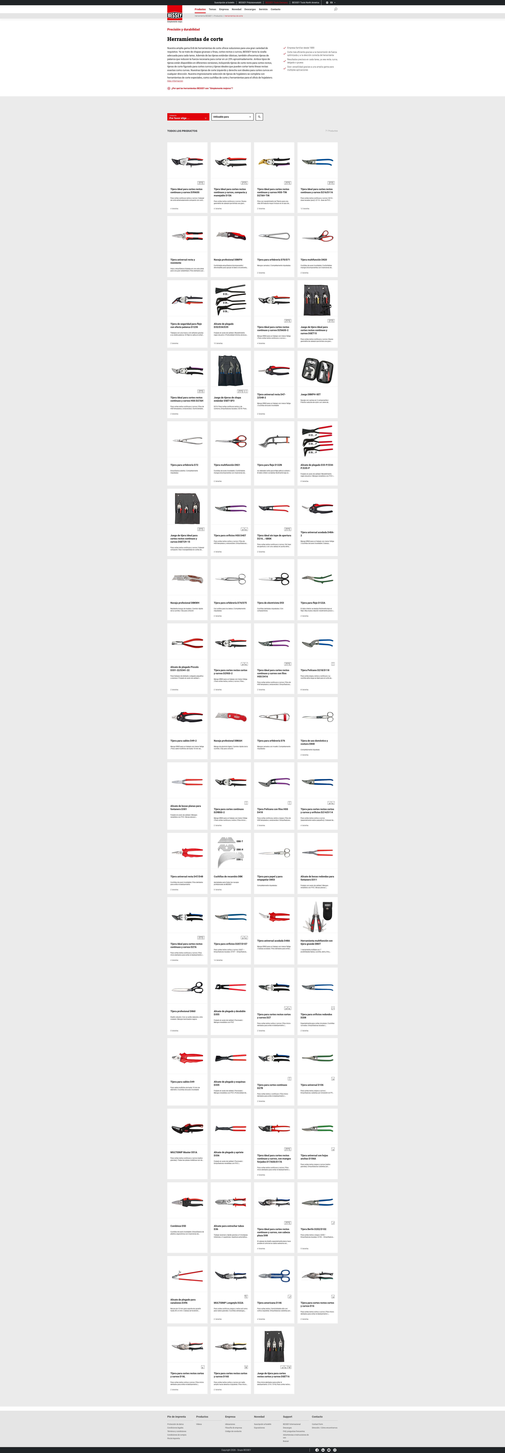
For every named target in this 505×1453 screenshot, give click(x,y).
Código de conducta (233, 1431)
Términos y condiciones (176, 1431)
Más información (175, 81)
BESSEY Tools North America (305, 2)
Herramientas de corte (234, 16)
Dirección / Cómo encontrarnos (324, 1428)
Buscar (286, 1441)
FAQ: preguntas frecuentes (294, 1431)
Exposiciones (259, 1428)
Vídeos (199, 1424)
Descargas (287, 1428)
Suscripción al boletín (224, 2)
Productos (218, 16)
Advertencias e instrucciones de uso (296, 1436)
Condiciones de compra (176, 1435)
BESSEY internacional (292, 1424)
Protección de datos (175, 1424)
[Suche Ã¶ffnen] (259, 117)
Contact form (317, 1424)
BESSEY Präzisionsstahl (250, 2)
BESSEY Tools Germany (277, 2)
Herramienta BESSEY (203, 16)
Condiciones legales (175, 1428)
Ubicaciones (230, 1424)
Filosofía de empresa (233, 1428)
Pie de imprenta (173, 1438)
